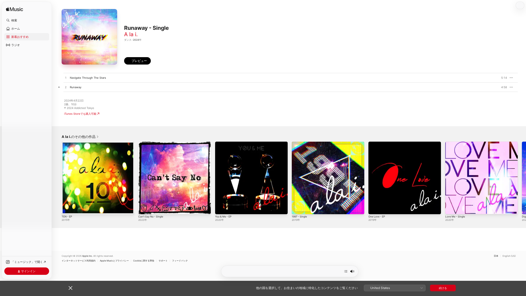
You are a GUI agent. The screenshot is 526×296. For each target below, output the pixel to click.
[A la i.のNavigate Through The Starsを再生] (66, 78)
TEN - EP (67, 143)
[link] (80, 136)
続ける (443, 288)
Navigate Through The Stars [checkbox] (88, 77)
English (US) (509, 256)
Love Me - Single (456, 143)
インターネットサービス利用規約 (79, 261)
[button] (27, 20)
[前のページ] (57, 178)
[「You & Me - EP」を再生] (220, 209)
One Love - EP (377, 143)
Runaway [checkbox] (75, 87)
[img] (14, 9)
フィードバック (180, 261)
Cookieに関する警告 (143, 261)
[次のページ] (522, 178)
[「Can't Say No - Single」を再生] (143, 209)
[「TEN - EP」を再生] (67, 209)
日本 (496, 256)
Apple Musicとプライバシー (114, 261)
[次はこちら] (345, 271)
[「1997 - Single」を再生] (297, 209)
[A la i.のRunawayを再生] (66, 87)
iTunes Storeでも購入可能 (80, 113)
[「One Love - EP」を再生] (373, 209)
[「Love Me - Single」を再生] (450, 209)
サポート (163, 261)
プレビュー (502, 77)
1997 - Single (300, 143)
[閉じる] (70, 288)
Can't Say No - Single (151, 143)
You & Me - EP (224, 143)
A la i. (131, 34)
